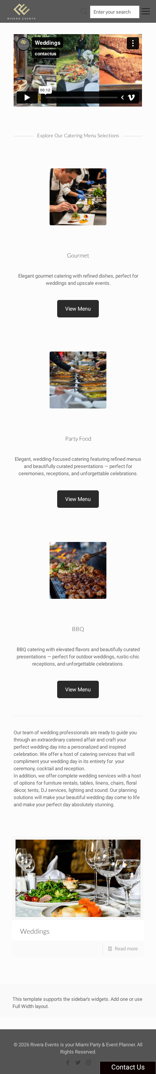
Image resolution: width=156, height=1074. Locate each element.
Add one (119, 999)
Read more (126, 949)
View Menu (78, 309)
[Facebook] (68, 1062)
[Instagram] (88, 1062)
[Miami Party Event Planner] (21, 11)
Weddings (35, 931)
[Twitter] (78, 1062)
